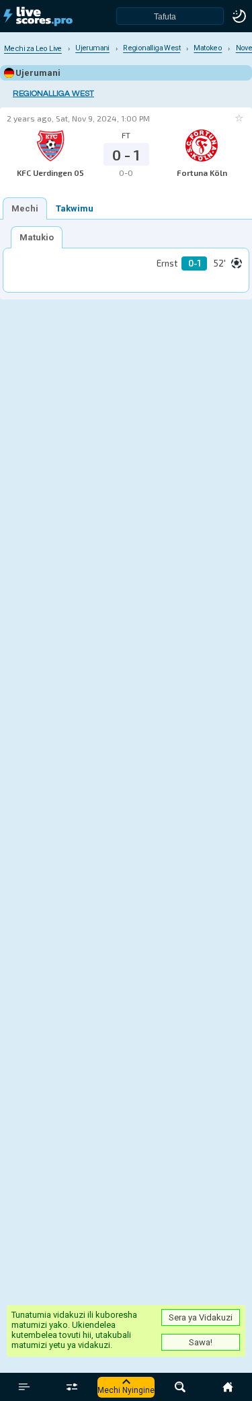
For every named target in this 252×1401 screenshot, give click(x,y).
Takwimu (74, 208)
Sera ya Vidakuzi (201, 1317)
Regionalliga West (53, 93)
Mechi (24, 208)
